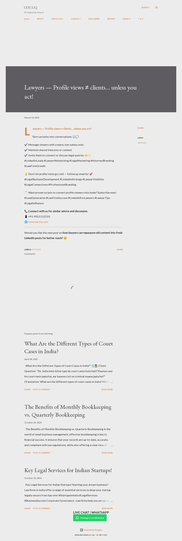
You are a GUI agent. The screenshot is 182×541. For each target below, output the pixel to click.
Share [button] (141, 128)
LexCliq (30, 7)
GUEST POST (57, 19)
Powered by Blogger (92, 530)
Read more (107, 389)
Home (26, 19)
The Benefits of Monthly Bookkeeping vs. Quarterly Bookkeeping (67, 410)
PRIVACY (127, 19)
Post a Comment (41, 389)
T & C (140, 19)
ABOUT (40, 19)
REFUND (111, 19)
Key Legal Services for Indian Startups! (68, 470)
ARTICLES (142, 143)
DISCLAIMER (94, 19)
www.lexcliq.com (38, 221)
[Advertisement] (91, 42)
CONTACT (76, 19)
